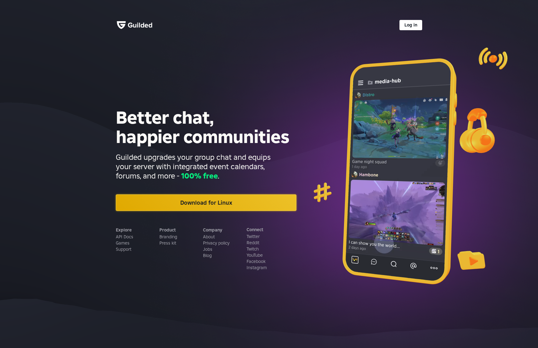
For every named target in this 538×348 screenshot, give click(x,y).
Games (123, 243)
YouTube (255, 255)
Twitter (253, 236)
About (209, 236)
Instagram (257, 267)
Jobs (207, 249)
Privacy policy (216, 243)
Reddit (253, 242)
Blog (207, 255)
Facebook (256, 261)
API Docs (124, 236)
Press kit (167, 243)
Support (123, 249)
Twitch (253, 248)
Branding (168, 236)
